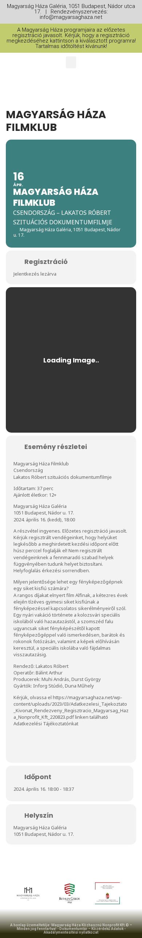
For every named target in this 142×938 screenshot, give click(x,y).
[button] (71, 62)
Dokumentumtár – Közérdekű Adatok (91, 929)
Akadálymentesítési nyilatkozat (71, 932)
